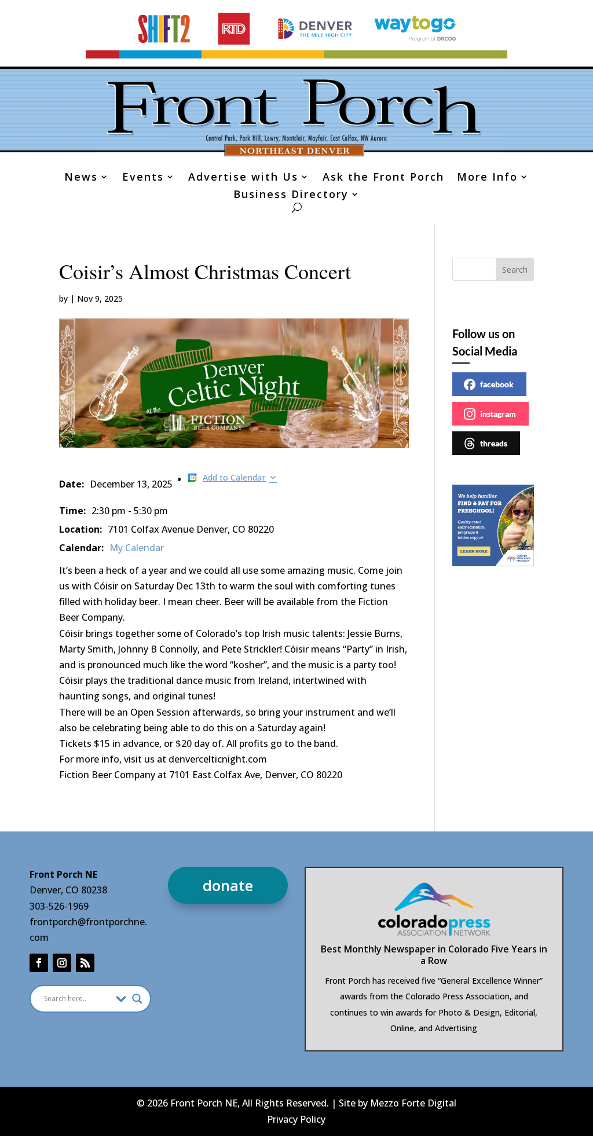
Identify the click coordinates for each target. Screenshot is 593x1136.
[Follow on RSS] (85, 963)
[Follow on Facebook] (39, 963)
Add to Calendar (234, 477)
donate (228, 885)
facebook (497, 384)
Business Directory (291, 195)
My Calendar (136, 547)
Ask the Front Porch (383, 178)
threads (493, 443)
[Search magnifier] (137, 999)
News (81, 178)
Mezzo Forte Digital (413, 1103)
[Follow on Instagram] (62, 963)
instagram (498, 414)
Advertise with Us (243, 178)
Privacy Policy (296, 1119)
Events (143, 178)
